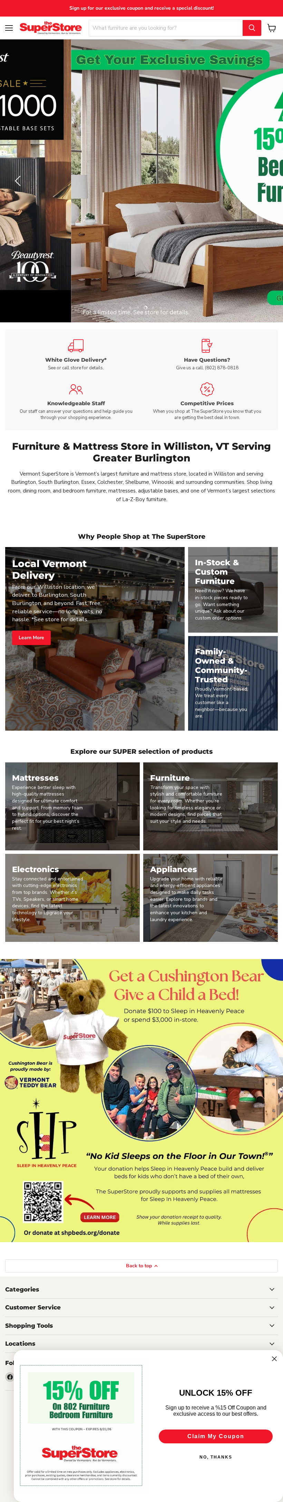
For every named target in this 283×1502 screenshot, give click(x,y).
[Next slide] (264, 181)
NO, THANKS (215, 1457)
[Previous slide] (19, 181)
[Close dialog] (274, 1359)
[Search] (252, 28)
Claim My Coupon (215, 1436)
